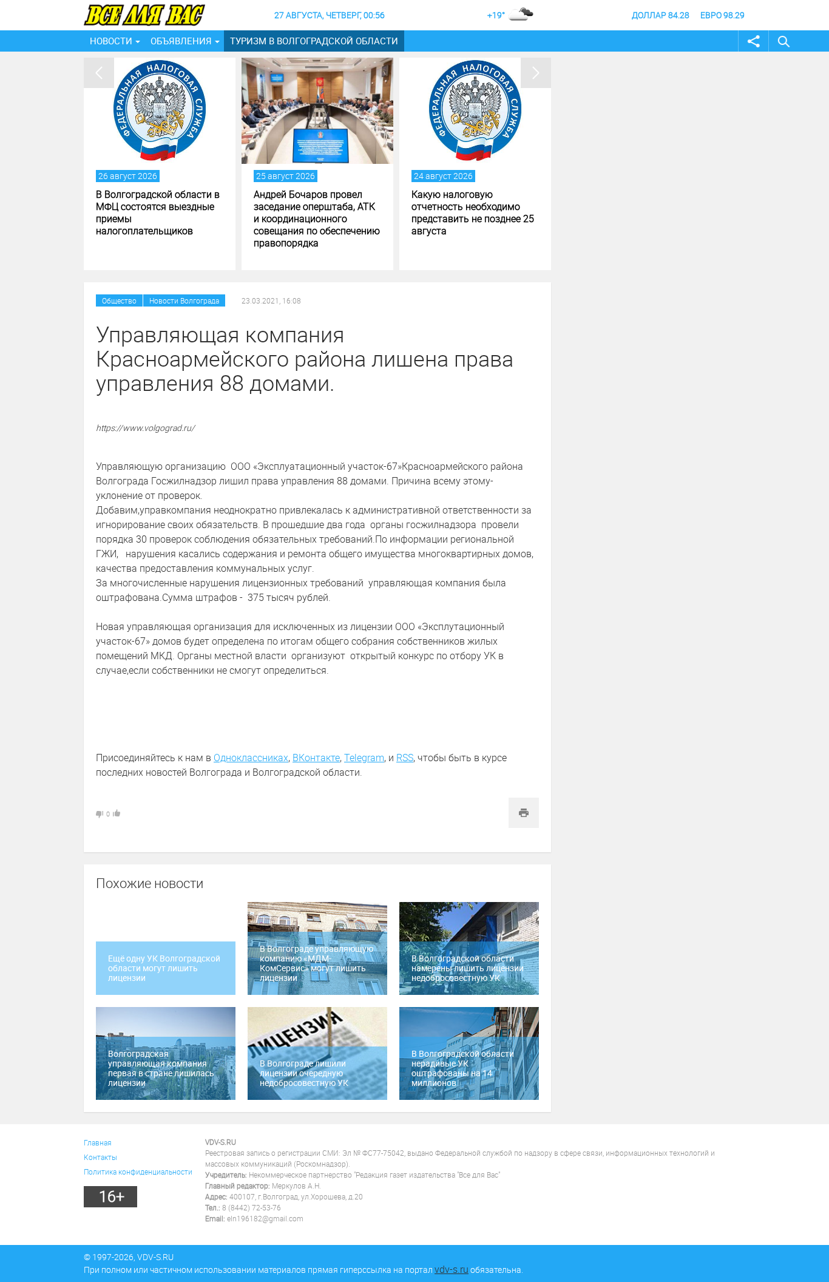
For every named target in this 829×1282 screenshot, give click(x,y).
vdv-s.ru (452, 1269)
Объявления (181, 41)
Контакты (100, 1157)
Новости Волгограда (184, 300)
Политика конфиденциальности (138, 1171)
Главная (98, 1142)
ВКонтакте (316, 757)
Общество (119, 300)
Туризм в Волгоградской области (314, 41)
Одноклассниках (251, 757)
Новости (111, 41)
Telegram (364, 757)
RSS (404, 757)
